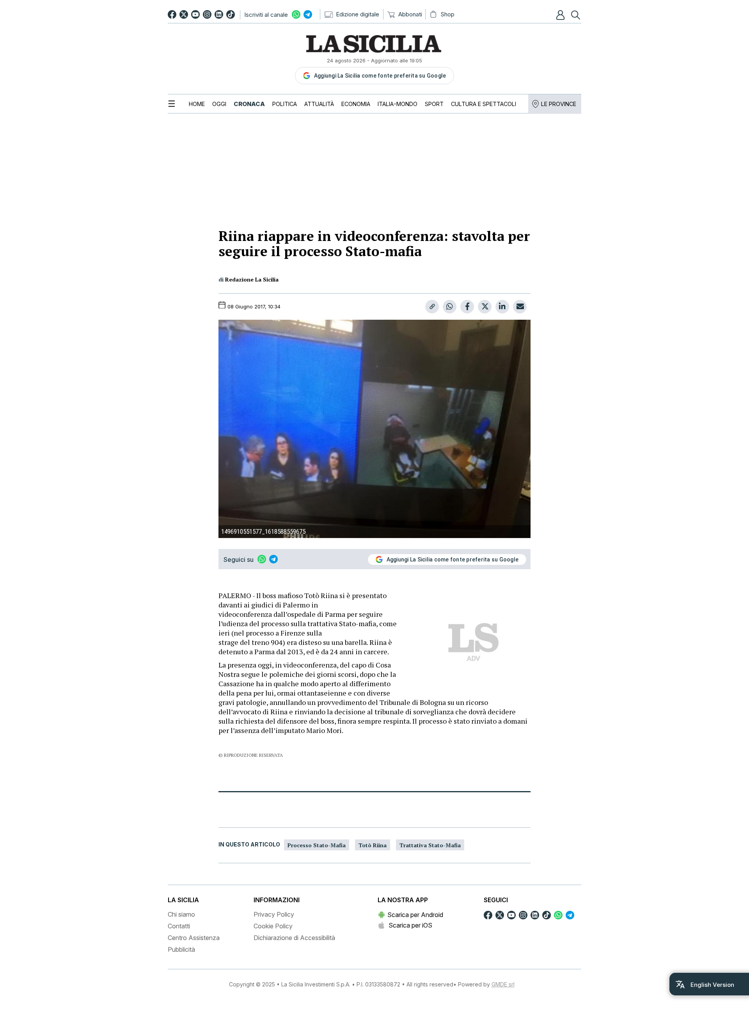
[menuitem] (197, 104)
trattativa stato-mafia (430, 845)
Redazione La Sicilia (252, 279)
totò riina (373, 845)
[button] (561, 15)
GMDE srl (503, 984)
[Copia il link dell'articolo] (432, 306)
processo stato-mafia (317, 845)
